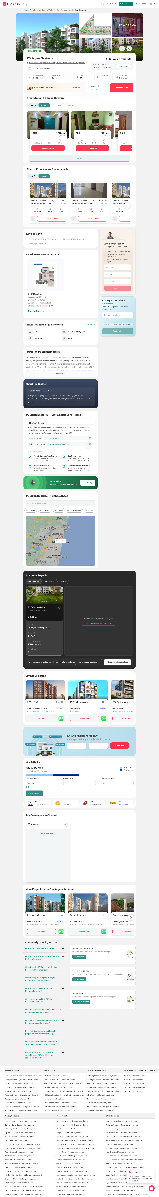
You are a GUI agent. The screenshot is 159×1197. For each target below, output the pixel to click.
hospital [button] (32, 510)
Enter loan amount (32, 778)
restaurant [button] (92, 510)
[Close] (152, 1172)
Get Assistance (79, 979)
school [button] (60, 510)
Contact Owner (48, 148)
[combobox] (62, 503)
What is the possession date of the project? (118, 324)
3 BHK (70, 105)
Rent (27, 5)
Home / (26, 10)
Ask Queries (117, 331)
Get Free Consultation (81, 1002)
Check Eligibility (34, 793)
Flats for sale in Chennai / (39, 10)
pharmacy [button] (46, 510)
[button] (46, 305)
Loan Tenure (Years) (108, 778)
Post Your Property (125, 4)
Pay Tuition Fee (111, 4)
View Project (41, 718)
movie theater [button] (75, 510)
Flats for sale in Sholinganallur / (60, 10)
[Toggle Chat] (152, 1188)
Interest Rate (68, 778)
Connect (116, 288)
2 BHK (58, 105)
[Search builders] (66, 825)
